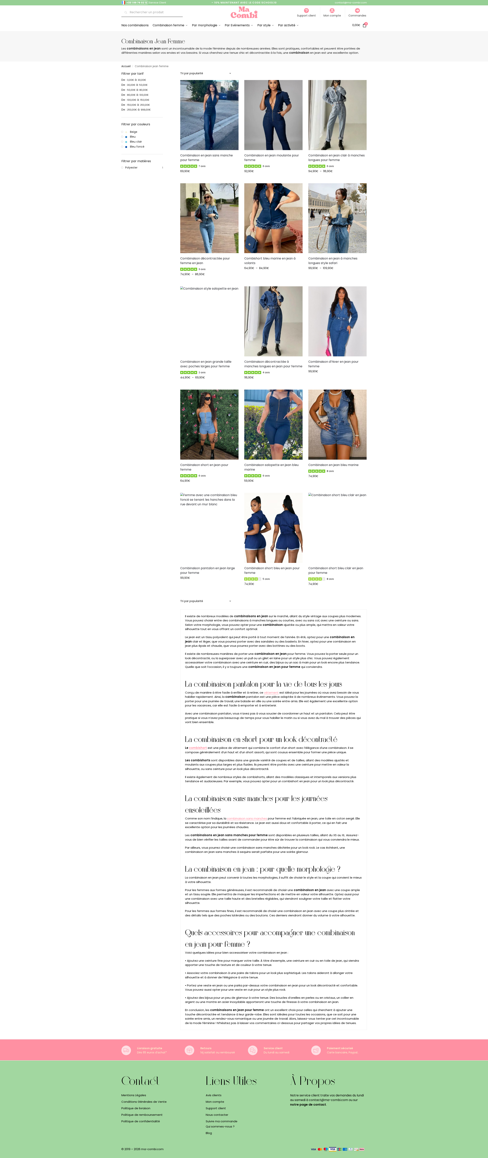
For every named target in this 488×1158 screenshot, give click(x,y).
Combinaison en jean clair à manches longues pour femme (336, 157)
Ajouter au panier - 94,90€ (337, 179)
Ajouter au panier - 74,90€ (209, 282)
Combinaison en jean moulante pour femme (271, 157)
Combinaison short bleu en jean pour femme (272, 570)
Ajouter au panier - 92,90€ (273, 179)
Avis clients (213, 1095)
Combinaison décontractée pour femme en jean (205, 260)
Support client (306, 15)
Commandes (357, 15)
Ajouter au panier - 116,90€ (273, 386)
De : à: (133, 80)
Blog (209, 1133)
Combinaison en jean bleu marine (333, 465)
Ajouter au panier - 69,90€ (209, 179)
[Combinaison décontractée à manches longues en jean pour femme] (273, 321)
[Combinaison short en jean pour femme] (209, 425)
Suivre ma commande (221, 1121)
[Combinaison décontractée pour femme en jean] (209, 218)
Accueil (126, 66)
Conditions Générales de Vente (144, 1101)
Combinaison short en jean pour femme (204, 467)
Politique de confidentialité (140, 1121)
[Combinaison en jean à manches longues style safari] (337, 218)
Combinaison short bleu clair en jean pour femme (335, 570)
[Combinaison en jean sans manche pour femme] (209, 115)
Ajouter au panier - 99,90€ (337, 276)
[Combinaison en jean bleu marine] (337, 425)
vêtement (271, 693)
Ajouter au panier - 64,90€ (273, 276)
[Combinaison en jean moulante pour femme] (273, 115)
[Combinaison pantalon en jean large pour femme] (209, 528)
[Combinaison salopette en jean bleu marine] (273, 425)
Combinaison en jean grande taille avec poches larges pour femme (205, 363)
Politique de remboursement (142, 1115)
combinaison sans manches (247, 818)
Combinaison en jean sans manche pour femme (206, 157)
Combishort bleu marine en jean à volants (269, 260)
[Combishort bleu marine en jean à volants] (273, 218)
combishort (198, 748)
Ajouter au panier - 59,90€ (273, 489)
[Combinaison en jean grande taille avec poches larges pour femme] (209, 321)
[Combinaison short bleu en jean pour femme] (273, 528)
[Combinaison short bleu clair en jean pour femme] (337, 528)
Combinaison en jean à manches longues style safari (332, 260)
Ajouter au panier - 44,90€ (209, 386)
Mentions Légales (133, 1095)
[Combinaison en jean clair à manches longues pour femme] (337, 115)
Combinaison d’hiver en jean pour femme (333, 363)
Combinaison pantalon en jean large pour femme (207, 570)
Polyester (131, 167)
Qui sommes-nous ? (220, 1126)
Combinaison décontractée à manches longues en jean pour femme (273, 363)
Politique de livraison (135, 1108)
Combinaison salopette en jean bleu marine (271, 467)
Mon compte (332, 15)
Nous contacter (217, 1115)
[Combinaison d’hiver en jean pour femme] (337, 321)
